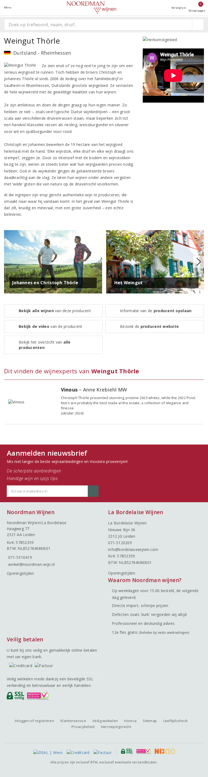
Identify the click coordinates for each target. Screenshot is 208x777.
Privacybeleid (83, 726)
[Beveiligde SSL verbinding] (39, 697)
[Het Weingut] (155, 261)
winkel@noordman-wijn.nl (31, 564)
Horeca (130, 720)
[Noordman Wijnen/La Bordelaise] (91, 7)
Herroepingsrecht (116, 726)
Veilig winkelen (105, 720)
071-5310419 (20, 557)
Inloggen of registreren (34, 720)
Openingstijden (20, 573)
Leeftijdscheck (175, 720)
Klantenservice (73, 720)
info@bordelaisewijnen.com (133, 549)
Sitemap (150, 720)
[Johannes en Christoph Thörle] (53, 261)
